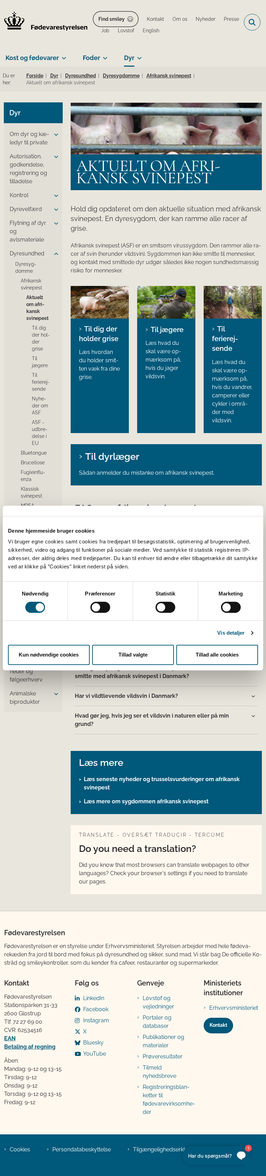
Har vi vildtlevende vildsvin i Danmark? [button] (126, 696)
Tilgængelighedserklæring (166, 1149)
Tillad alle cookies (217, 655)
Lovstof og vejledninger (158, 1002)
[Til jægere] (166, 302)
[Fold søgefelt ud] (252, 22)
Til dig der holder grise (98, 334)
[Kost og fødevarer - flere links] (62, 55)
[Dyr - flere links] (138, 55)
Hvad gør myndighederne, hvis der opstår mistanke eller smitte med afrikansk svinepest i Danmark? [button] (150, 672)
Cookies (20, 1149)
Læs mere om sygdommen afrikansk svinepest (146, 801)
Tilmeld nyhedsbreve (159, 1071)
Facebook (95, 1009)
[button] (54, 135)
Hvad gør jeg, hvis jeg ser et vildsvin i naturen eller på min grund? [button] (152, 719)
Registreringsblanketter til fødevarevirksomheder (169, 1099)
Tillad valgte (133, 655)
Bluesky (93, 1042)
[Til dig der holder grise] (100, 302)
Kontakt (218, 1025)
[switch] (100, 607)
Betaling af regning (29, 1046)
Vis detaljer (231, 633)
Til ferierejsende (225, 339)
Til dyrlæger (112, 456)
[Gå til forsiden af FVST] (43, 22)
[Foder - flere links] (103, 55)
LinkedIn (93, 998)
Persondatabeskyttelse (81, 1149)
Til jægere (167, 329)
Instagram (96, 1020)
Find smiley (111, 19)
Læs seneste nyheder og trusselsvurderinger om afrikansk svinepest (162, 783)
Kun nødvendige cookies (49, 655)
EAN (10, 1038)
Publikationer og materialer (163, 1041)
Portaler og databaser (157, 1021)
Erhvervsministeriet (233, 1008)
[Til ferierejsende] (233, 302)
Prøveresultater (163, 1056)
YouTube (94, 1053)
